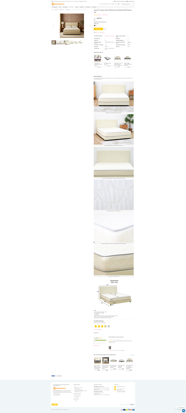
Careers (75, 400)
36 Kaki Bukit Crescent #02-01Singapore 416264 (98, 393)
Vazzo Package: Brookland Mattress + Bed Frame (128, 64)
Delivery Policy (76, 388)
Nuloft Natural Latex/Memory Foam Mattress (98, 64)
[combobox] (127, 4)
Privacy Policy (76, 396)
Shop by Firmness (61, 9)
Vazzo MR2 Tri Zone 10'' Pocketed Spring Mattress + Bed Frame (118, 64)
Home (52, 9)
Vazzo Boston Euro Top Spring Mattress (121, 366)
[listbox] (114, 22)
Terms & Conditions (77, 395)
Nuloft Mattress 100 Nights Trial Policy (80, 390)
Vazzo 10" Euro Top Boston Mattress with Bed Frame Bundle (105, 367)
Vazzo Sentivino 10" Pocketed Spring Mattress (113, 366)
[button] (53, 25)
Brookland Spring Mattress (107, 64)
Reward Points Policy (77, 391)
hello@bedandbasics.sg (83, 1)
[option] (95, 25)
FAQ (75, 386)
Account (101, 3)
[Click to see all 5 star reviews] (100, 340)
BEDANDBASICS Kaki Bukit (98, 391)
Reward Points (105, 3)
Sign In (116, 3)
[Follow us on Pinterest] (57, 404)
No (123, 350)
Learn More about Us (56, 394)
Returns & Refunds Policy (78, 389)
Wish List (109, 3)
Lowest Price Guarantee (78, 387)
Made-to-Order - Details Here (109, 35)
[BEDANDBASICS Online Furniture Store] (58, 4)
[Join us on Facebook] (53, 404)
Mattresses (56, 9)
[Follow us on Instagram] (55, 404)
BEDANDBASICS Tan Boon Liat (99, 386)
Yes (121, 350)
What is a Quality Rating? (98, 329)
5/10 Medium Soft (67, 9)
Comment (110, 350)
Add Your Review (105, 14)
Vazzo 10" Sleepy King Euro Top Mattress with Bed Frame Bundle (97, 367)
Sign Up (113, 3)
